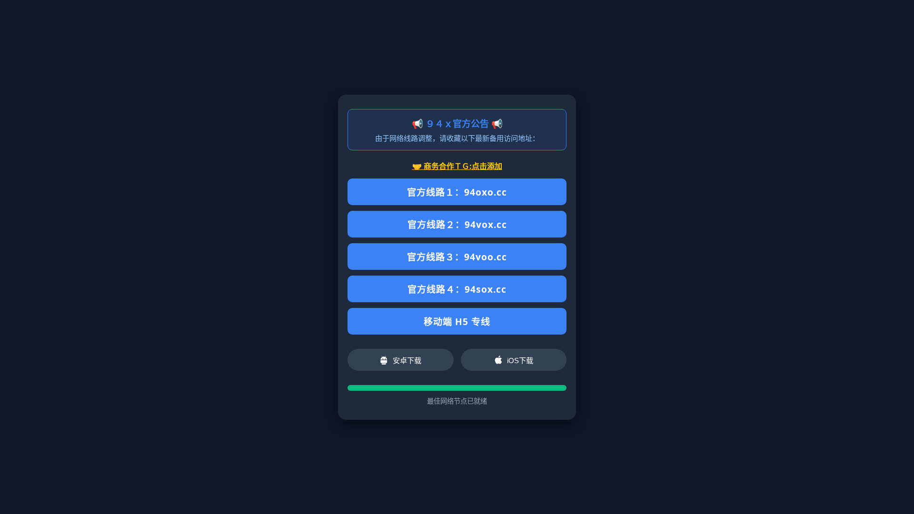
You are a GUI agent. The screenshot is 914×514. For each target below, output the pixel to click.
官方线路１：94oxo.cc (457, 192)
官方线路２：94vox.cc (457, 224)
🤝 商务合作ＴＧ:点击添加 (457, 166)
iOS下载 (520, 360)
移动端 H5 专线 (457, 321)
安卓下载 (407, 360)
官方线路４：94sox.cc (457, 289)
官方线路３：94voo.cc (457, 256)
